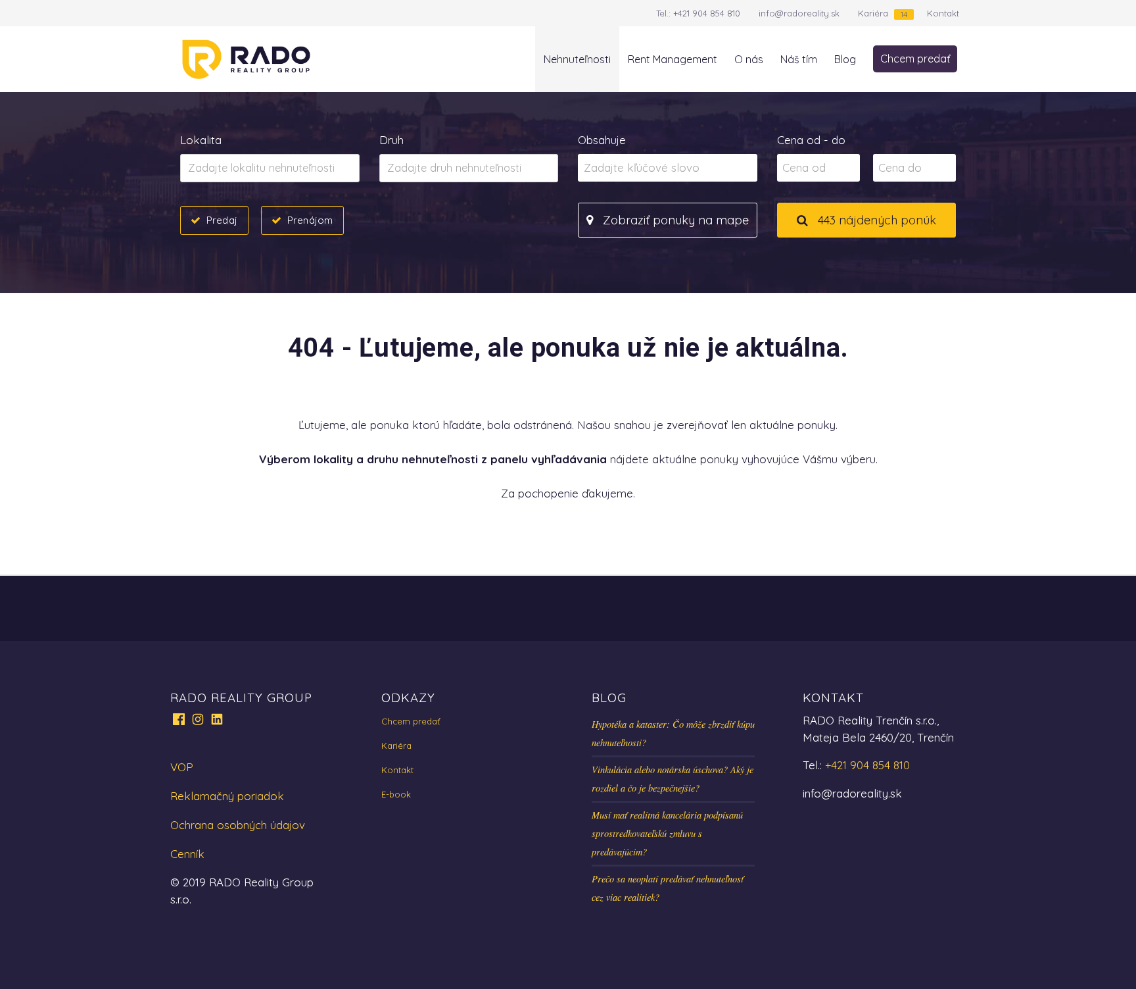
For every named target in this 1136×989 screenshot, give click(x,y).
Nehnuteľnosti (577, 59)
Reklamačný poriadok (227, 796)
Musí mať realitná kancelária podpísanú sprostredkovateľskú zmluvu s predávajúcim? (667, 833)
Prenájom (310, 220)
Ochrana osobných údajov (237, 825)
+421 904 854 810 (706, 13)
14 (904, 14)
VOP (181, 767)
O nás (748, 59)
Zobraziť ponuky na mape (674, 220)
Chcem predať (915, 58)
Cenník (187, 854)
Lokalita (201, 140)
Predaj (221, 220)
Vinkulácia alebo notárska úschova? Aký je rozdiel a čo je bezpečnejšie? (672, 778)
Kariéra (873, 13)
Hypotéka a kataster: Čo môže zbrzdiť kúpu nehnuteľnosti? (673, 733)
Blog (845, 59)
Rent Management (672, 59)
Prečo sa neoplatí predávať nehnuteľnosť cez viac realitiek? (668, 888)
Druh (391, 140)
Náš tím (798, 59)
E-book (396, 794)
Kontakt (943, 13)
